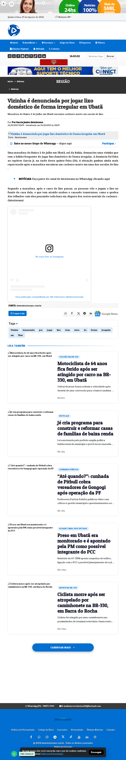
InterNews (29, 42)
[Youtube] (27, 56)
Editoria (20, 81)
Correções (62, 730)
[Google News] (106, 313)
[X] (31, 56)
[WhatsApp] (14, 754)
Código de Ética (46, 730)
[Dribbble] (40, 56)
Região (63, 81)
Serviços (48, 42)
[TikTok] (35, 56)
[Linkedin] (44, 56)
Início (10, 81)
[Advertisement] (63, 680)
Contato (55, 48)
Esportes (86, 42)
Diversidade (77, 730)
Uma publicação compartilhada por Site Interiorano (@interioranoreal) (49, 297)
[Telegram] (22, 56)
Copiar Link (19, 313)
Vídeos (101, 42)
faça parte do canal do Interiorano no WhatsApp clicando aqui (71, 178)
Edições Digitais (20, 48)
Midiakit (39, 48)
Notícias (15, 89)
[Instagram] (10, 56)
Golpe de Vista (67, 42)
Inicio (15, 42)
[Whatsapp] (14, 56)
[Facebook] (18, 56)
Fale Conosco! (27, 754)
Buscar (110, 56)
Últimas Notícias (95, 730)
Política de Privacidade (23, 730)
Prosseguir (96, 752)
